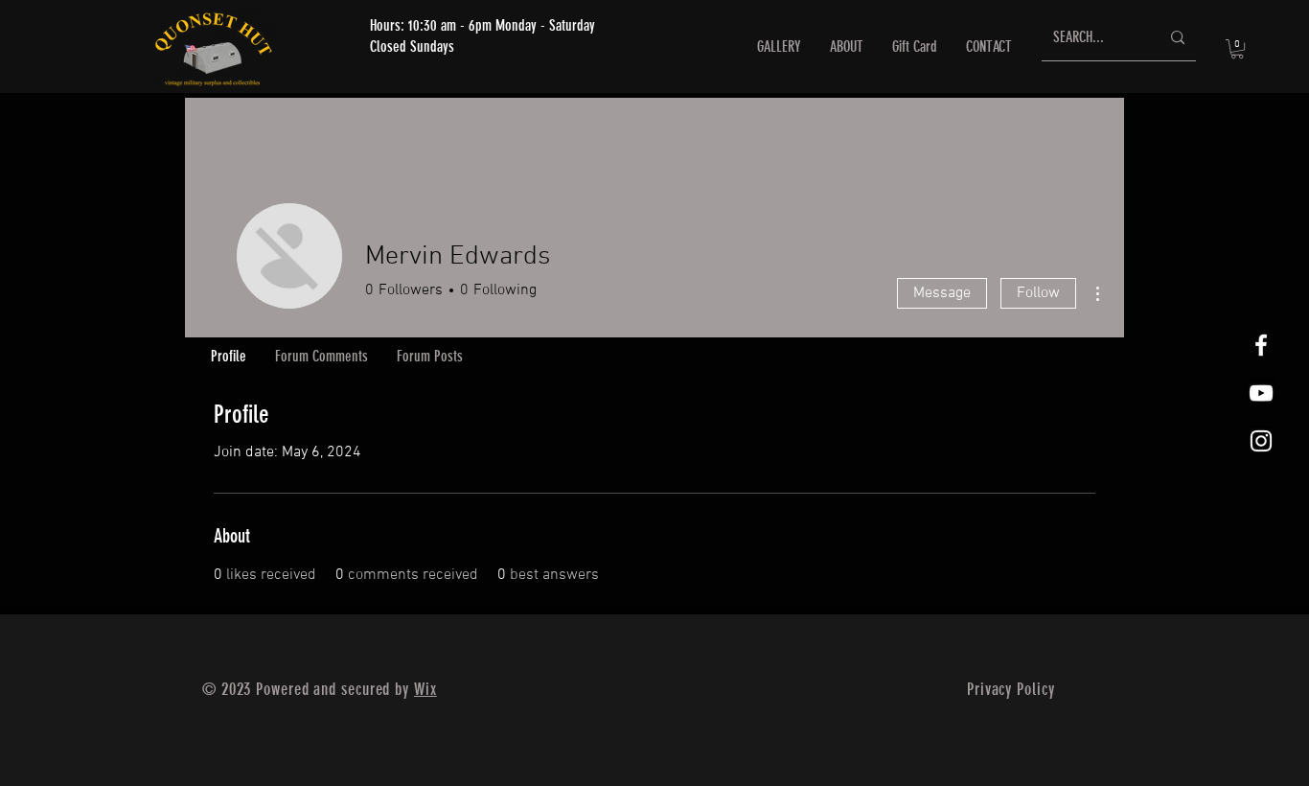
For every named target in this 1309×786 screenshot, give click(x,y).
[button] (1237, 48)
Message (942, 293)
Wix (425, 689)
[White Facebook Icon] (1261, 345)
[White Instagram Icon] (1261, 441)
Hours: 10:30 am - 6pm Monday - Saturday (482, 25)
